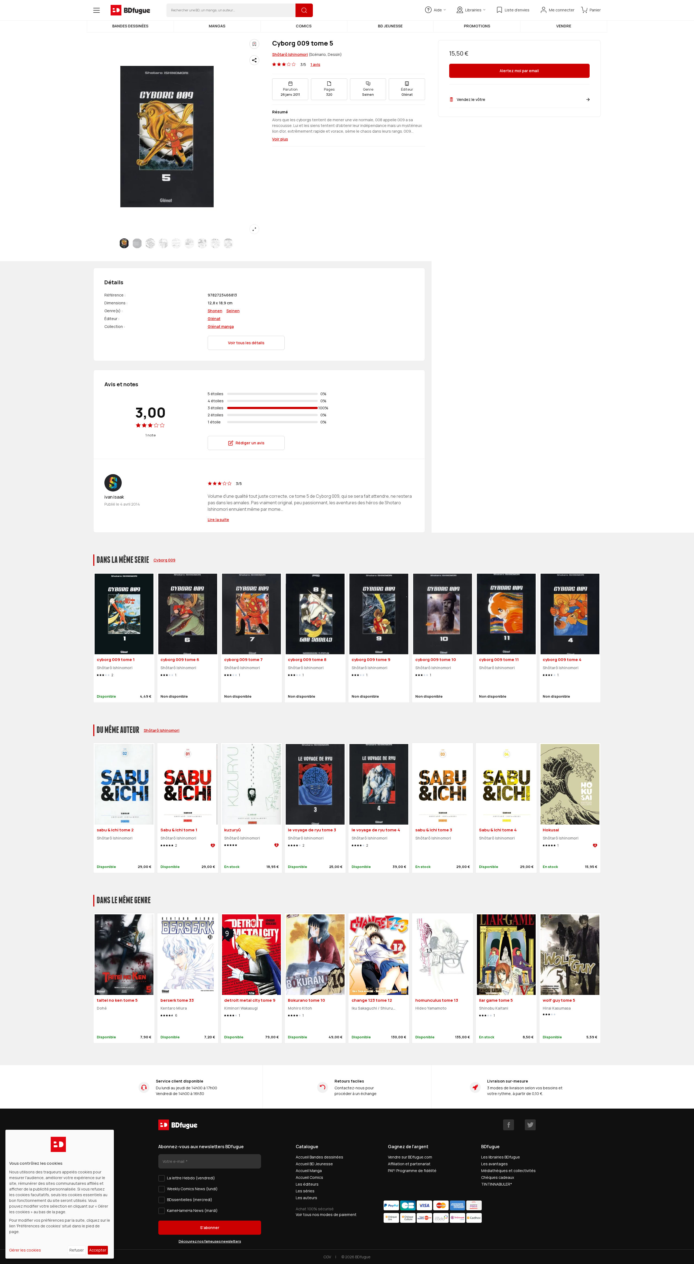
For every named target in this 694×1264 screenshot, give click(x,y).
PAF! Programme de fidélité (412, 1170)
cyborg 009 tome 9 (371, 659)
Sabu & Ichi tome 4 (498, 830)
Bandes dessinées (130, 25)
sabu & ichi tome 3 (433, 830)
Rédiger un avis (250, 442)
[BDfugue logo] (130, 10)
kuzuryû (232, 830)
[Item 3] (163, 243)
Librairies (473, 9)
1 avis (315, 64)
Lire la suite (218, 519)
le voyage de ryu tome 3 (312, 830)
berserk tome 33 (177, 1000)
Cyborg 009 (164, 560)
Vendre (563, 25)
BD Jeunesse (390, 25)
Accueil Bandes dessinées (319, 1157)
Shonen (215, 310)
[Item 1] (137, 243)
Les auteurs (306, 1197)
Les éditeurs (307, 1184)
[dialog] (59, 1194)
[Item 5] (189, 243)
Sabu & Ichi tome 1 (178, 830)
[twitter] (530, 1124)
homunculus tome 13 (436, 1000)
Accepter (97, 1250)
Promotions (477, 25)
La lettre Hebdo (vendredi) (191, 1177)
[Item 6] (202, 243)
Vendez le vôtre (471, 99)
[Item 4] (176, 243)
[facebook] (508, 1124)
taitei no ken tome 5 (117, 1000)
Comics (303, 25)
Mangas (217, 25)
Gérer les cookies (25, 1250)
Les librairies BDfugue (500, 1157)
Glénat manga (221, 326)
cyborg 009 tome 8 (307, 659)
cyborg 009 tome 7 (243, 659)
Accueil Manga (309, 1170)
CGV (327, 1256)
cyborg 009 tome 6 (179, 659)
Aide (438, 9)
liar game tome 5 (496, 1000)
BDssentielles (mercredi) (189, 1199)
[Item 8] (228, 243)
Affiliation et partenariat (409, 1163)
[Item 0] (124, 243)
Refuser (76, 1250)
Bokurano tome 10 (306, 1000)
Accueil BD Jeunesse (314, 1163)
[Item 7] (215, 243)
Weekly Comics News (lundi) (192, 1188)
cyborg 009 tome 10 (435, 659)
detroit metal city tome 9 (249, 1000)
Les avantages (494, 1163)
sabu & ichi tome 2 (115, 830)
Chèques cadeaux (497, 1177)
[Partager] (254, 60)
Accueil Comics (309, 1177)
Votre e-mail (174, 1161)
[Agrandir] (254, 229)
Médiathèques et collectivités (508, 1170)
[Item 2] (150, 243)
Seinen (233, 310)
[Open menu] (96, 10)
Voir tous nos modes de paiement (326, 1214)
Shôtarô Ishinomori (290, 54)
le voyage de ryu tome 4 (376, 830)
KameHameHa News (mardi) (192, 1210)
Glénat (214, 318)
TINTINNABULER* (496, 1184)
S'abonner (209, 1227)
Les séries (305, 1190)
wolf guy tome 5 (559, 1000)
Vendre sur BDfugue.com (410, 1157)
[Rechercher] (304, 10)
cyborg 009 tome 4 (562, 659)
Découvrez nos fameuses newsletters (210, 1241)
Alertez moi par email (519, 71)
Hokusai (551, 830)
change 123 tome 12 (372, 1000)
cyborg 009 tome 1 (116, 659)
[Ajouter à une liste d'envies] (254, 44)
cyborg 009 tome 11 (499, 659)
